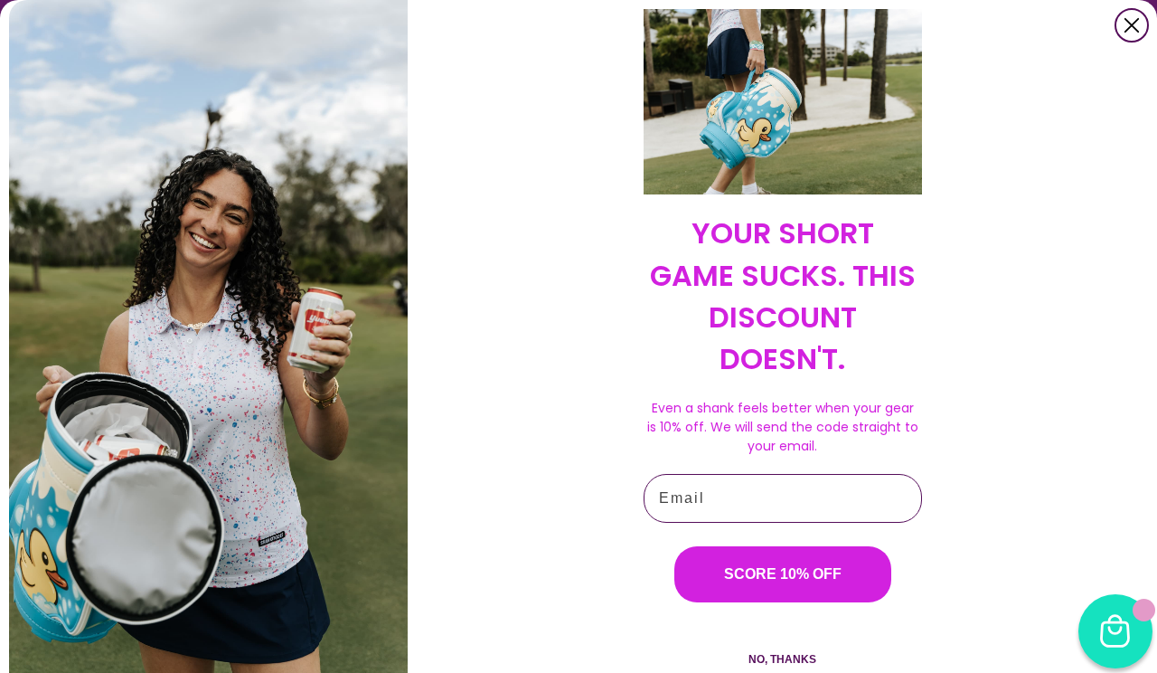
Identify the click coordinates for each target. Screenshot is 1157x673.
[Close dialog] (1131, 25)
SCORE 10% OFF (783, 574)
